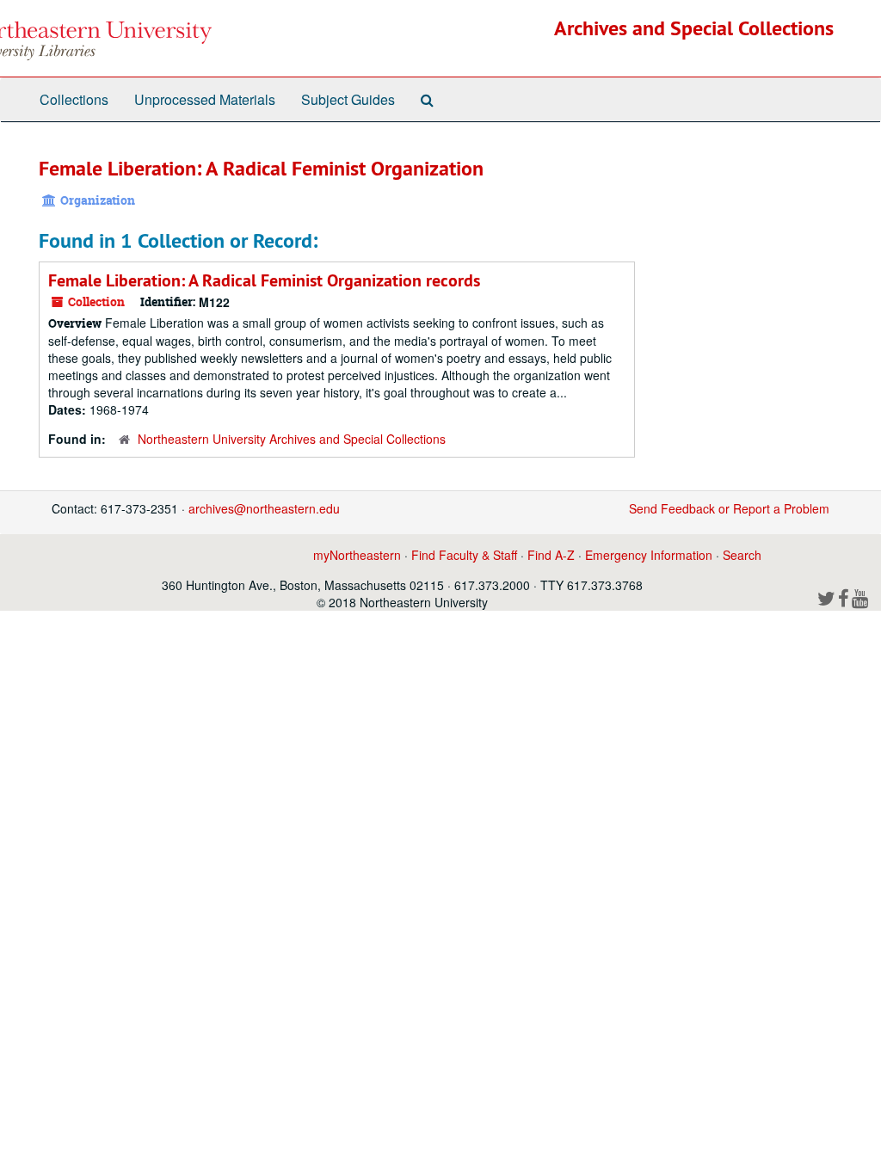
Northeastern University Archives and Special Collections (292, 438)
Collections (74, 99)
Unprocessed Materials (204, 99)
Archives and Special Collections (694, 28)
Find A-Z (551, 554)
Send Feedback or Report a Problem (729, 508)
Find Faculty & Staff (464, 554)
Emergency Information (648, 554)
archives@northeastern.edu (264, 508)
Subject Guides (348, 99)
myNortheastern (357, 554)
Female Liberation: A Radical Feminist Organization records (264, 280)
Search (742, 554)
